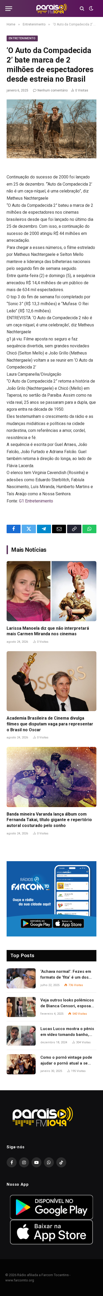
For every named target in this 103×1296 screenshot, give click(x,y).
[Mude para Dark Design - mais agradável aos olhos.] (90, 8)
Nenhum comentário (53, 90)
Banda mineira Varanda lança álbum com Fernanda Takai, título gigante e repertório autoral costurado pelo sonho (49, 820)
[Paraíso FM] (51, 8)
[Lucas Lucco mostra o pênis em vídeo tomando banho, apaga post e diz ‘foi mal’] (21, 1036)
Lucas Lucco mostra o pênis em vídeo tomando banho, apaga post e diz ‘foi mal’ (67, 1034)
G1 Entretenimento (36, 500)
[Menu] (8, 9)
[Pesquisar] (82, 9)
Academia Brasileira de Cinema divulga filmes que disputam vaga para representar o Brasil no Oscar (50, 724)
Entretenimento (22, 38)
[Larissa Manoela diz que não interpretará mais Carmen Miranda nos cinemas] (51, 591)
